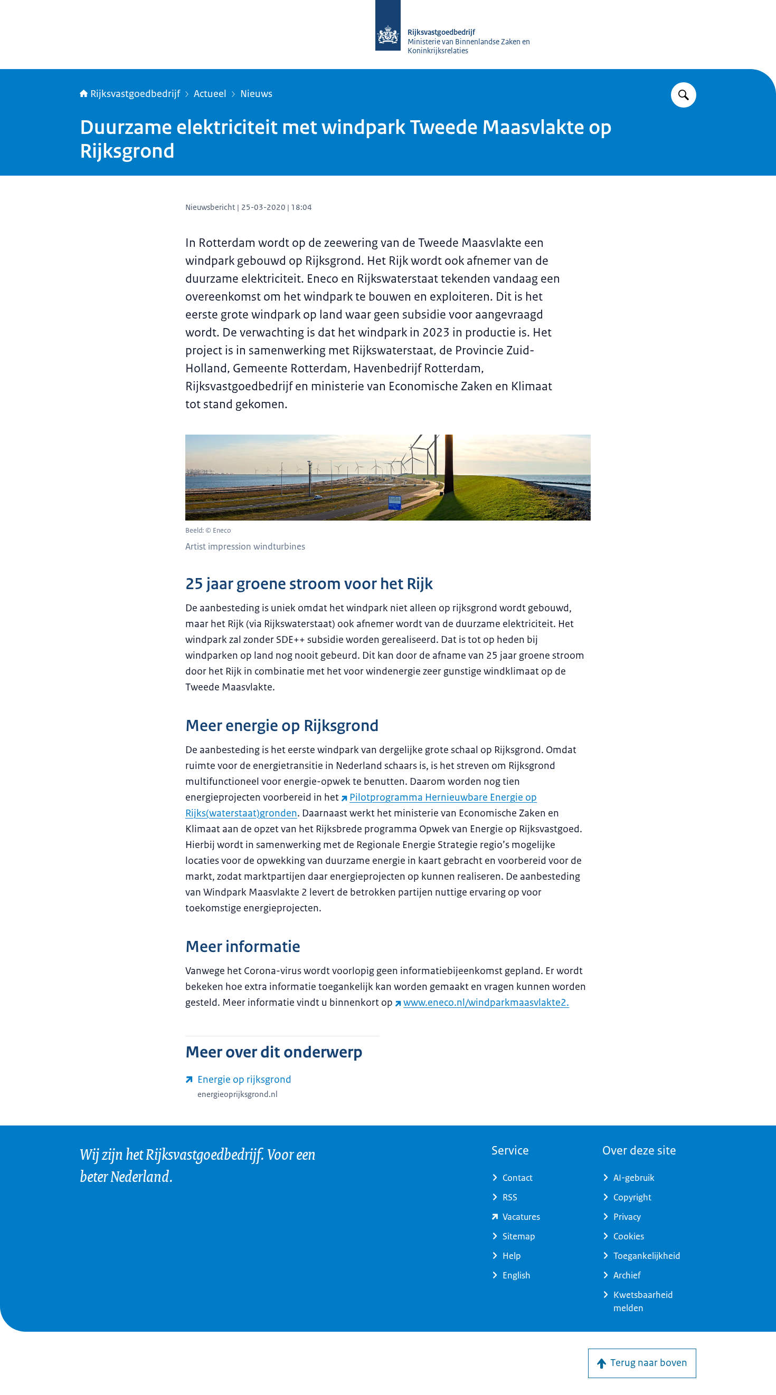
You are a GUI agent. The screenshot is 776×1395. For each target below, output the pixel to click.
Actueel (210, 94)
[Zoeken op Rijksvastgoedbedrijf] (683, 95)
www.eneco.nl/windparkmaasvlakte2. (486, 1002)
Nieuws (256, 94)
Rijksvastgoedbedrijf (135, 94)
